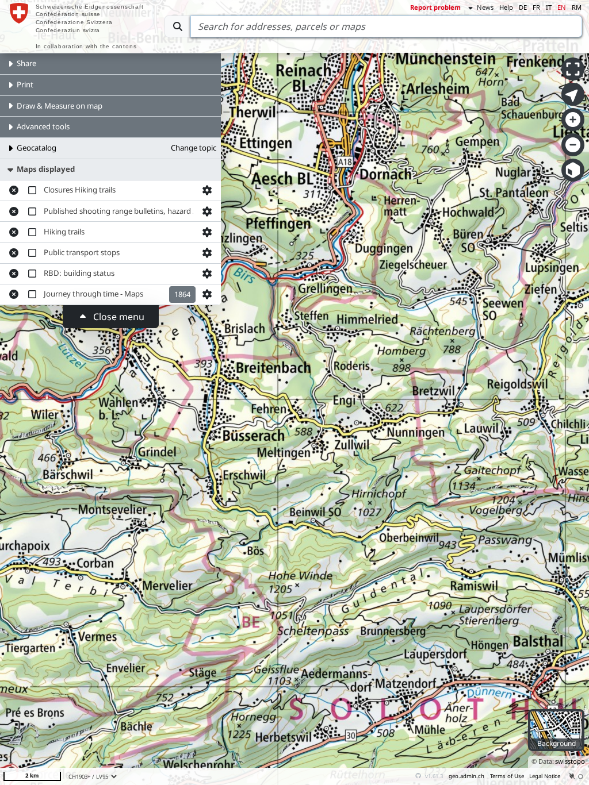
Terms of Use (507, 776)
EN (561, 7)
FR (536, 7)
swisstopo (570, 761)
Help (506, 7)
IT (549, 7)
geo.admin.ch (466, 776)
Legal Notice (544, 776)
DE (523, 7)
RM (577, 7)
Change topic (193, 148)
